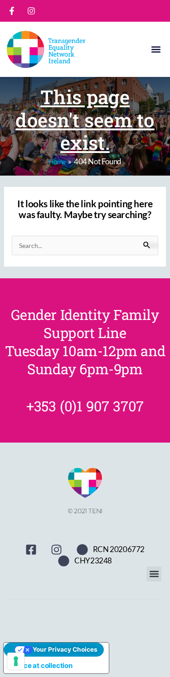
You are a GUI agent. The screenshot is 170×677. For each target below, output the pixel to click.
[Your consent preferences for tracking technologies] (15, 661)
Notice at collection (41, 665)
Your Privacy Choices (65, 649)
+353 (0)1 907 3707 (85, 406)
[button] (155, 49)
